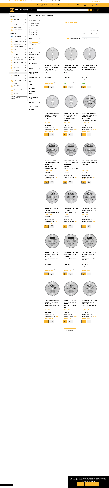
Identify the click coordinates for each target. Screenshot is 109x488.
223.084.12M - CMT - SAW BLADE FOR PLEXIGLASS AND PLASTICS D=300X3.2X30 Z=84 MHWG (71, 116)
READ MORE (95, 1)
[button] (71, 30)
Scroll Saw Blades (35, 33)
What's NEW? (55, 5)
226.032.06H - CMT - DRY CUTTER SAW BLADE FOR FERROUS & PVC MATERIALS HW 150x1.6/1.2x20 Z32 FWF (89, 116)
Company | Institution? (42, 5)
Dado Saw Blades (35, 25)
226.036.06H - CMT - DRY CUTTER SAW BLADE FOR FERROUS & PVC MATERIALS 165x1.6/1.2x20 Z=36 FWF (52, 164)
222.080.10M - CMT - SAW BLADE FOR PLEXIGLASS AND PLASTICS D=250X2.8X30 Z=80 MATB (52, 69)
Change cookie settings (6, 485)
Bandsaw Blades (35, 27)
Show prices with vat (75, 38)
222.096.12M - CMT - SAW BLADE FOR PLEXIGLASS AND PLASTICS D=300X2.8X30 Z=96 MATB (71, 69)
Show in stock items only (91, 34)
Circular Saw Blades (35, 23)
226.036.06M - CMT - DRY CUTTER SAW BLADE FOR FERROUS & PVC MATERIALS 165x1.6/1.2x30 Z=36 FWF (71, 164)
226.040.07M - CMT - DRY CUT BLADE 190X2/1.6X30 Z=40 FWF (89, 162)
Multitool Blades (35, 31)
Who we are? (66, 5)
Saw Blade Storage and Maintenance (35, 34)
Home (30, 15)
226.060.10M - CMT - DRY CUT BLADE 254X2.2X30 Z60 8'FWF (89, 210)
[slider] (30, 42)
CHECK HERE (57, 0)
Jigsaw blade (34, 29)
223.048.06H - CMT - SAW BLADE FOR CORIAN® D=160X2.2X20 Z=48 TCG (89, 67)
